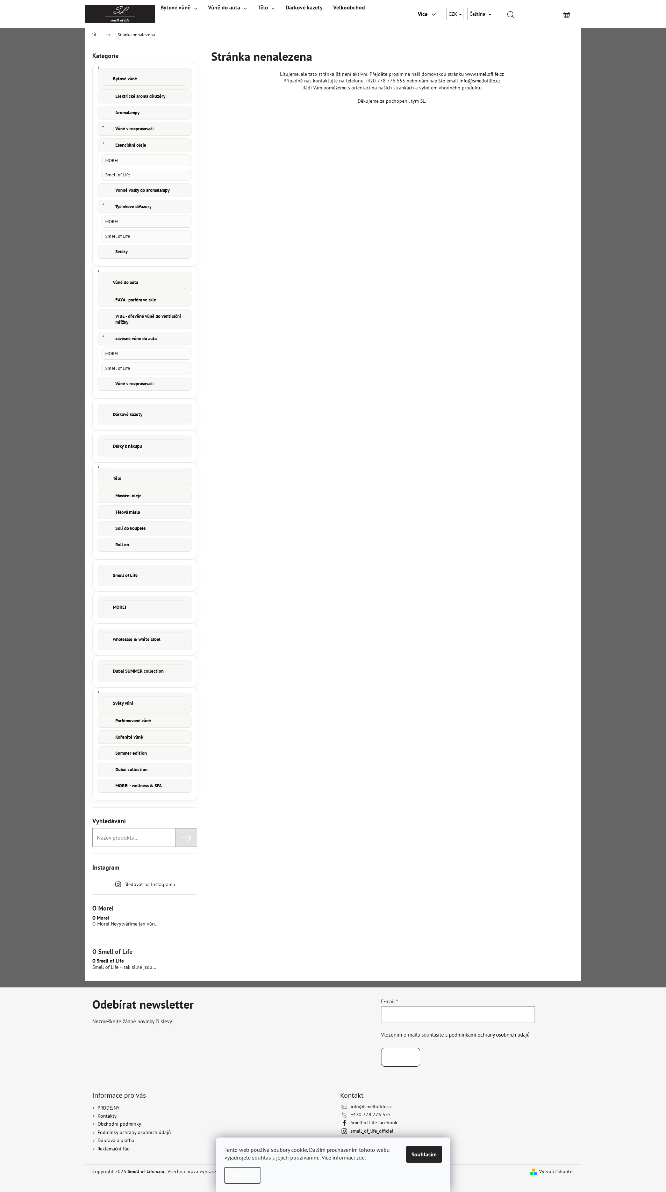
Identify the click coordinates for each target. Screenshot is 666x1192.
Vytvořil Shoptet (556, 1171)
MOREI (112, 160)
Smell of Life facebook (374, 1122)
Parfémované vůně (133, 721)
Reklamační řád (114, 1149)
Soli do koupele (130, 528)
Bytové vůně (125, 79)
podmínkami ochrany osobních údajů (489, 1034)
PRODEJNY (109, 1108)
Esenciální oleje (130, 145)
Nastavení (242, 1175)
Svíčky (121, 252)
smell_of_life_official (372, 1131)
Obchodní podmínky (119, 1124)
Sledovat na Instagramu (149, 884)
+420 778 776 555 (371, 1114)
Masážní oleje (128, 496)
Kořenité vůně (129, 737)
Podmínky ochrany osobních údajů (134, 1132)
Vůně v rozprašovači (134, 129)
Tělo (117, 478)
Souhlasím (424, 1154)
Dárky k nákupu (127, 446)
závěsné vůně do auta (136, 339)
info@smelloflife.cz (479, 81)
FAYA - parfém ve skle (135, 300)
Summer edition (131, 753)
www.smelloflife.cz (484, 74)
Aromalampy (127, 113)
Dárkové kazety (127, 414)
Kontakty (107, 1116)
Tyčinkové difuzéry (133, 207)
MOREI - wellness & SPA (138, 786)
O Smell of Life (108, 961)
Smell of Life (117, 174)
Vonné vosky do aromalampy (142, 190)
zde (360, 1157)
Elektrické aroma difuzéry (140, 96)
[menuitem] (179, 7)
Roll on (122, 545)
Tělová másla (127, 512)
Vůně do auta (125, 282)
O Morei (100, 918)
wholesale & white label (136, 639)
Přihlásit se (401, 1057)
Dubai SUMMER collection (138, 671)
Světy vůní (123, 703)
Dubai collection (131, 770)
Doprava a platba (116, 1140)
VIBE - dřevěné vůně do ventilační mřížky (148, 319)
